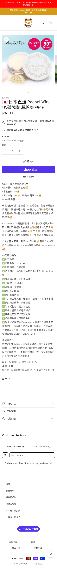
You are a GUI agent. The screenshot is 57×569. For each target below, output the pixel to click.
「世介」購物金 (13, 517)
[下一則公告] (51, 11)
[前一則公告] (5, 11)
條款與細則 (11, 497)
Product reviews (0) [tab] (15, 446)
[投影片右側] (35, 92)
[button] (6, 23)
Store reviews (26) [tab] (41, 446)
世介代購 (24, 564)
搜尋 (8, 484)
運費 (21, 140)
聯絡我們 (10, 490)
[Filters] (5, 455)
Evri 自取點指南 (13, 510)
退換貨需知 (11, 504)
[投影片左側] (22, 92)
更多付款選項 (28, 177)
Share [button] (8, 378)
